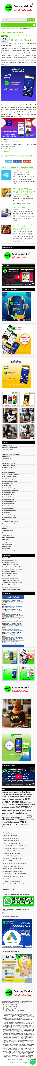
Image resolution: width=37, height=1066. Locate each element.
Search (31, 20)
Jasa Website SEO (7, 512)
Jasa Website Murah (8, 508)
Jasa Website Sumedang (9, 517)
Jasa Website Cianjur (8, 494)
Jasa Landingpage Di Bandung (10, 474)
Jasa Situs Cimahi (19, 207)
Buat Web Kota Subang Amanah (11, 589)
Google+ (28, 161)
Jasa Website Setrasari (21, 188)
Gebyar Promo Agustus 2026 (10, 564)
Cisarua (32, 804)
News (10, 37)
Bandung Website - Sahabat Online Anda (12, 625)
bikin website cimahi (10, 155)
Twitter (9, 161)
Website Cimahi (15, 157)
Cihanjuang (11, 799)
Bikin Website (23, 191)
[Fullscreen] (33, 284)
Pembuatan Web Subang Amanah (13, 884)
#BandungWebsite (6, 151)
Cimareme (27, 802)
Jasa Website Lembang (8, 506)
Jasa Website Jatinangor (9, 501)
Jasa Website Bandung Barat (10, 490)
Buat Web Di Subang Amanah (10, 580)
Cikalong (19, 799)
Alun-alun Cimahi (7, 792)
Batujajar (18, 794)
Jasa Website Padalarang (9, 510)
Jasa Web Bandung (7, 483)
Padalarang (14, 818)
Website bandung (12, 822)
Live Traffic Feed (13, 597)
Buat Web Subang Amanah (11, 881)
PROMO (4, 528)
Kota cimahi (15, 816)
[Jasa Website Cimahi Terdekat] (6, 233)
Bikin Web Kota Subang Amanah (11, 587)
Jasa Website (23, 807)
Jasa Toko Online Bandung (9, 481)
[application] (18, 277)
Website (4, 822)
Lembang (22, 816)
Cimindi (4, 804)
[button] (33, 1062)
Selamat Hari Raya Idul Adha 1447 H (12, 567)
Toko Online (5, 539)
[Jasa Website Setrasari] (6, 197)
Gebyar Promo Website (8, 465)
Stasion (14, 819)
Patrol (28, 818)
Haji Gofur (10, 807)
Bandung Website (7, 445)
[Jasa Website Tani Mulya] (6, 179)
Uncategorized (6, 542)
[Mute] (30, 284)
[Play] (4, 284)
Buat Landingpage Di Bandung (10, 454)
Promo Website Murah (8, 537)
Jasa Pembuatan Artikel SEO (10, 476)
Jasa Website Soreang (8, 515)
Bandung (17, 792)
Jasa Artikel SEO (7, 467)
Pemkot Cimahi (7, 819)
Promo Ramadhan (7, 535)
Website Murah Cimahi (27, 157)
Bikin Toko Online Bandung (9, 447)
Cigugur (4, 799)
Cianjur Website (6, 458)
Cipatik (17, 804)
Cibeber (21, 796)
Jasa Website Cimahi (12, 28)
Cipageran (11, 804)
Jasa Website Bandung (19, 193)
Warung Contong (28, 819)
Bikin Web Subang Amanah (11, 879)
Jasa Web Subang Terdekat (9, 573)
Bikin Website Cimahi (12, 32)
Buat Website (31, 191)
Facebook (18, 161)
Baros (12, 794)
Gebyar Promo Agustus (8, 463)
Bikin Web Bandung (7, 449)
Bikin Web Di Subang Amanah (10, 578)
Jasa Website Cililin (7, 497)
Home (3, 28)
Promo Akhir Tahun (7, 530)
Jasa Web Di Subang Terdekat (10, 576)
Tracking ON (18, 645)
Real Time (12, 645)
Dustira (4, 807)
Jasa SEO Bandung (7, 479)
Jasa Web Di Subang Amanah (10, 585)
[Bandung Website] (18, 14)
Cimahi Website (21, 155)
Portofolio (4, 526)
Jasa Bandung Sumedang (9, 470)
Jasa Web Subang (7, 485)
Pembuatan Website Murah (9, 524)
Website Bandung (23, 194)
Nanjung (29, 816)
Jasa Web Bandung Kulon (9, 562)
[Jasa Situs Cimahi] (6, 216)
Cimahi (27, 798)
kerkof (24, 814)
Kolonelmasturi (7, 816)
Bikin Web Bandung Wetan (9, 560)
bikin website (27, 794)
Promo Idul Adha (6, 533)
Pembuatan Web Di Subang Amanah (12, 582)
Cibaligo (15, 796)
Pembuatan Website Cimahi (10, 521)
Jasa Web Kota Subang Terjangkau (12, 569)
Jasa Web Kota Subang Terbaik (11, 571)
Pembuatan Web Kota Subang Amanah (15, 873)
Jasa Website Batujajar (8, 492)
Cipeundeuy (24, 804)
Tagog (20, 819)
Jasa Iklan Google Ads (8, 472)
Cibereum (27, 796)
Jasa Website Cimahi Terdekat (23, 225)
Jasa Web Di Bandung (8, 558)
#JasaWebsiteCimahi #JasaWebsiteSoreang (13, 142)
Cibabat (9, 796)
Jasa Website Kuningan (8, 503)
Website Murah (6, 548)
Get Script (6, 645)
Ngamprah (6, 818)
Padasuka (22, 818)
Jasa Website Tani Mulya (21, 171)
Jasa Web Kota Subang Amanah (13, 876)
